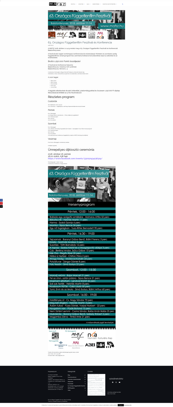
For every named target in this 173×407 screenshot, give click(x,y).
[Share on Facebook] (1, 200)
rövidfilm (101, 391)
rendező (102, 389)
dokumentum (96, 376)
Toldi (103, 393)
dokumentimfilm (90, 376)
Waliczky (94, 394)
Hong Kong (95, 385)
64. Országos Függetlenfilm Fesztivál (76, 385)
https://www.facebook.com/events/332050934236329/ (75, 158)
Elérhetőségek (96, 4)
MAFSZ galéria (71, 388)
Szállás (95, 393)
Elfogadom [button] (121, 405)
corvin (93, 374)
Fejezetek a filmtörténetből (109, 4)
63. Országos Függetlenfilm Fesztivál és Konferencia (80, 42)
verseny (91, 394)
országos (98, 389)
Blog (88, 4)
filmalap (93, 382)
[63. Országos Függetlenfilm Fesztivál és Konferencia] (86, 24)
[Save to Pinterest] (1, 203)
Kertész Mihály (100, 385)
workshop (99, 394)
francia (97, 384)
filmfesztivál (97, 382)
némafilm (94, 389)
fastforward (92, 380)
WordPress (64, 401)
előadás (101, 378)
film (89, 382)
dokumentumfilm (92, 378)
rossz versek (90, 391)
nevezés (90, 389)
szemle (89, 393)
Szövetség (80, 4)
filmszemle (102, 382)
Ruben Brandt (95, 391)
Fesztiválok (70, 383)
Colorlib (54, 401)
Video (69, 390)
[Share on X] (1, 206)
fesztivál (98, 380)
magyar (92, 387)
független (101, 384)
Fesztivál (73, 4)
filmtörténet (90, 384)
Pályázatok (70, 381)
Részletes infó (127, 405)
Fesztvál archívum (72, 377)
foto (94, 384)
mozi (100, 387)
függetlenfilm (90, 385)
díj (98, 378)
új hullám (103, 394)
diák (98, 374)
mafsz (89, 387)
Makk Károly (97, 387)
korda (104, 385)
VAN (88, 394)
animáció (90, 374)
